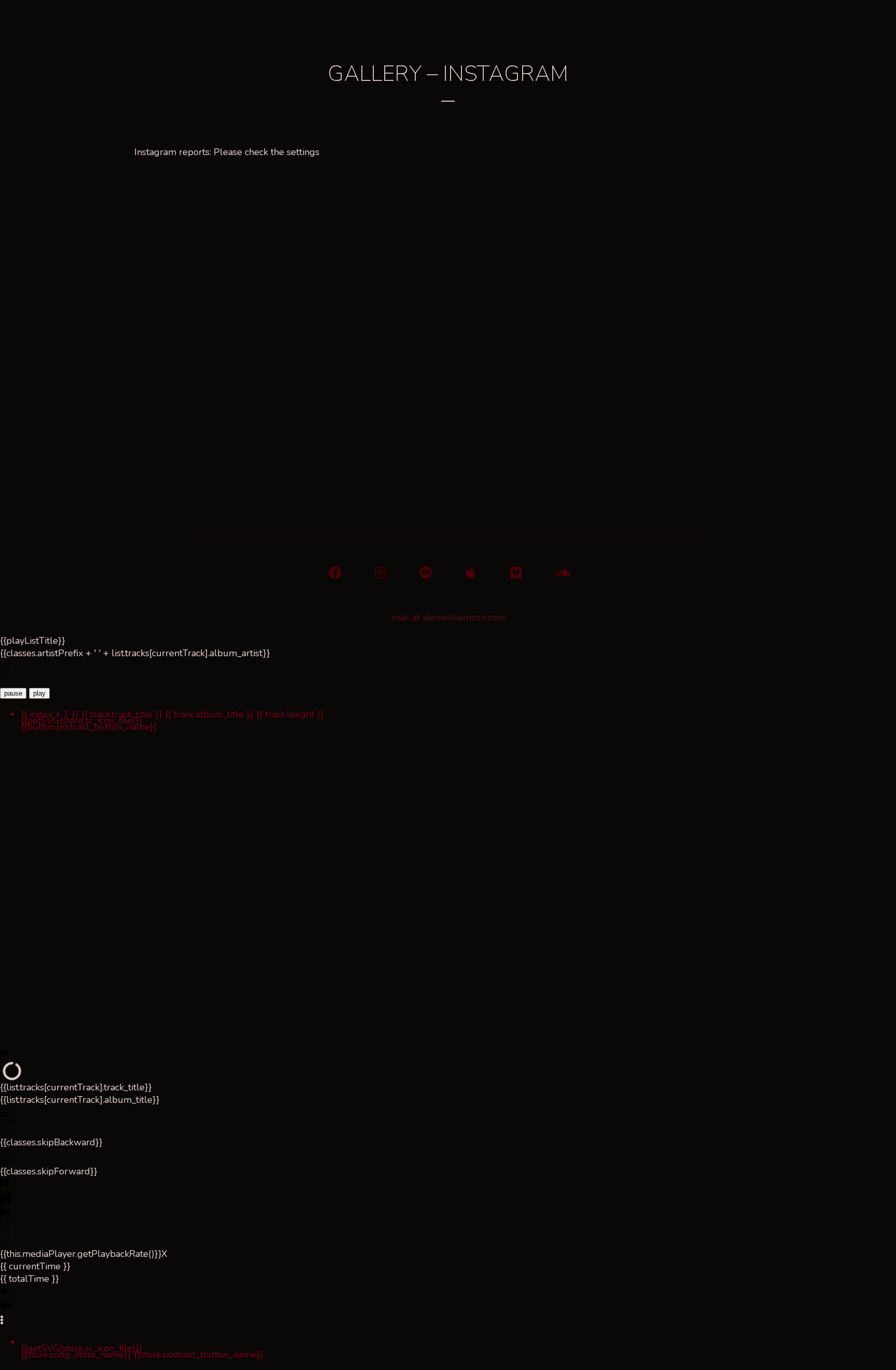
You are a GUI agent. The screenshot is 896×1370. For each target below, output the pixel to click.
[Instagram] (380, 572)
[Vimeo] (516, 572)
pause (13, 693)
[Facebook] (335, 572)
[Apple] (471, 572)
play (39, 693)
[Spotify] (425, 572)
